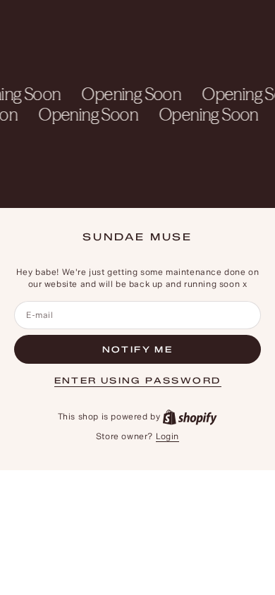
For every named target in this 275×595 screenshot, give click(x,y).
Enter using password (137, 380)
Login (167, 436)
